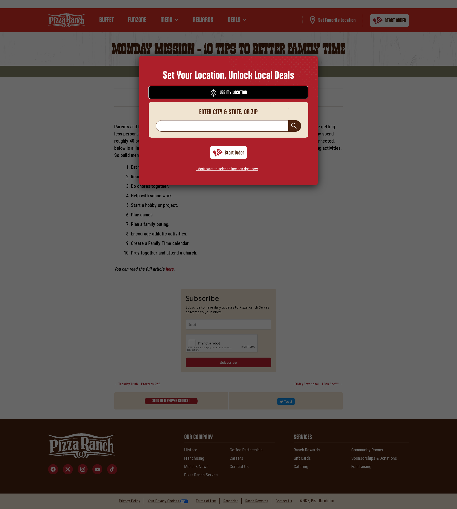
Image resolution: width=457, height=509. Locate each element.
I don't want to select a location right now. (227, 169)
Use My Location (233, 92)
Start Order (234, 152)
